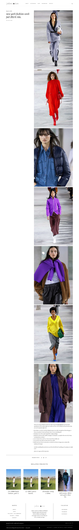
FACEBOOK (64, 511)
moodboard (44, 3)
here (53, 433)
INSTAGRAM (64, 509)
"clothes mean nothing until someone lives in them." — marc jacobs (18, 527)
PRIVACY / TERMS (14, 515)
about (27, 3)
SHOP (14, 511)
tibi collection (60, 424)
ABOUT (14, 509)
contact (51, 3)
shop (39, 3)
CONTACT (14, 517)
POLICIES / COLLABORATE (14, 513)
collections (9, 20)
